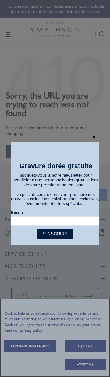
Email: (17, 212)
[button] (94, 137)
